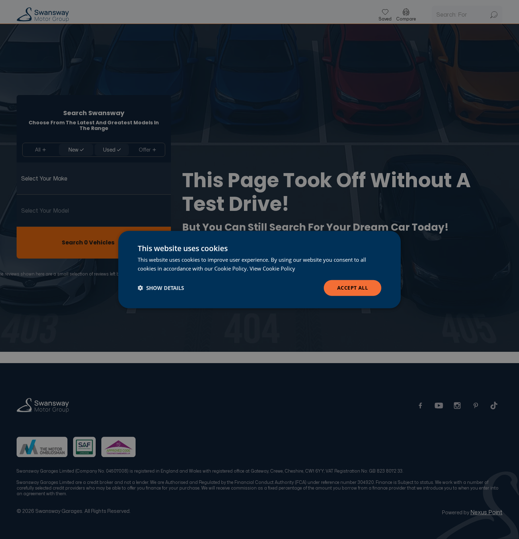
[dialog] (259, 269)
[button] (161, 288)
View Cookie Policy (272, 268)
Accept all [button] (352, 287)
